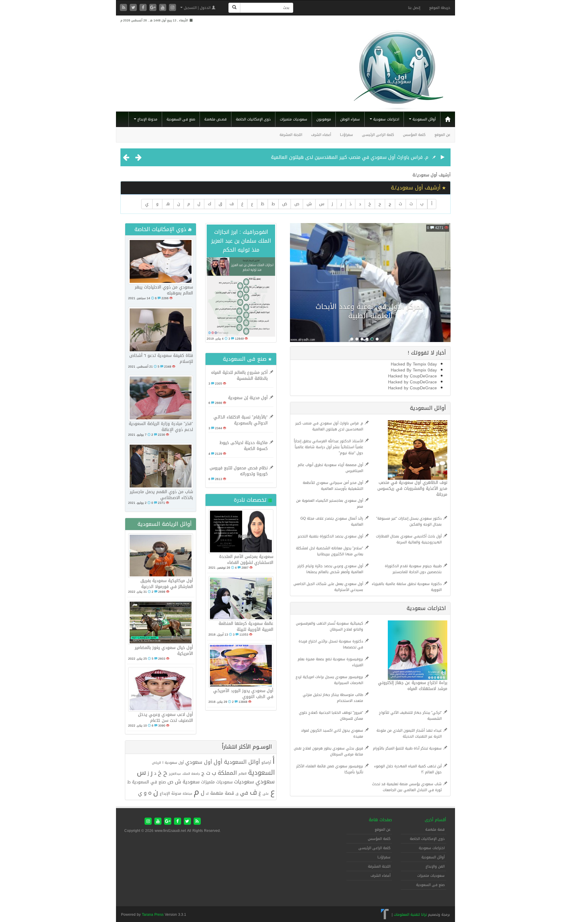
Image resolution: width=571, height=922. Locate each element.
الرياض (156, 763)
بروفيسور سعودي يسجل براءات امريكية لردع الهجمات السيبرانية (329, 680)
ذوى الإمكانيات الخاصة (253, 119)
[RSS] (124, 8)
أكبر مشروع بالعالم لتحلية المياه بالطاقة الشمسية (239, 375)
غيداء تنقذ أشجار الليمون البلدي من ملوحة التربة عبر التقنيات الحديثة (409, 733)
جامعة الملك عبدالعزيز (184, 774)
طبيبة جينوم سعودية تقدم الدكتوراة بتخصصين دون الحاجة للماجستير (413, 569)
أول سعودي (198, 762)
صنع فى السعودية (181, 119)
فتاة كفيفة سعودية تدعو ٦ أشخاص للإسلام (161, 359)
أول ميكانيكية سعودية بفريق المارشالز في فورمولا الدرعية (166, 584)
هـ (168, 204)
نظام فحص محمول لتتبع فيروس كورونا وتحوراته (239, 471)
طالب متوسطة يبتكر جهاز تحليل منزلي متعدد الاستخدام (333, 698)
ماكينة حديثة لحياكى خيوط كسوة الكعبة (243, 446)
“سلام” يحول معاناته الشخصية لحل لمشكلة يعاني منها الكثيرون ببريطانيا (329, 551)
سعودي (265, 781)
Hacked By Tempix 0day (414, 364)
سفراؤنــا (346, 134)
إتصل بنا (414, 7)
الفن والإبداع (435, 866)
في (244, 793)
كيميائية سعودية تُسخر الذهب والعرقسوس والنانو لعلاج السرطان (329, 626)
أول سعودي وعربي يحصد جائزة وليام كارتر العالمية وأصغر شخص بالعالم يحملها (330, 569)
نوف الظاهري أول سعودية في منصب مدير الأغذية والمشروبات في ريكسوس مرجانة (412, 488)
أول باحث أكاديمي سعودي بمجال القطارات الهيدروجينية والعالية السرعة (409, 539)
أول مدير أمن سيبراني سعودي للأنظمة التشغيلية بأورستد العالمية (333, 485)
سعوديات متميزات (293, 119)
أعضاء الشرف (321, 134)
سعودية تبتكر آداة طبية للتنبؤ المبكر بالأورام (407, 748)
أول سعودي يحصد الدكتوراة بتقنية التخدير (330, 536)
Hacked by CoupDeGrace (412, 376)
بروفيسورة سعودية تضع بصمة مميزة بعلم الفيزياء (330, 662)
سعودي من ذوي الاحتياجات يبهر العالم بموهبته (164, 290)
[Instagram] (172, 8)
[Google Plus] (154, 8)
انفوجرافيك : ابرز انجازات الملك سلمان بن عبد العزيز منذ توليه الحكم (241, 241)
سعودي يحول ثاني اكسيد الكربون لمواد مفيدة (332, 733)
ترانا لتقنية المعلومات (410, 914)
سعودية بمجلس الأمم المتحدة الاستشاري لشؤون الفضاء (246, 560)
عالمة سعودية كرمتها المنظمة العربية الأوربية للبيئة (246, 627)
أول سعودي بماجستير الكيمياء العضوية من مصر (329, 503)
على (266, 794)
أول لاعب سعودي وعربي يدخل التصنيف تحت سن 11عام (165, 718)
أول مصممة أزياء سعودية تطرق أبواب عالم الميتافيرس (330, 468)
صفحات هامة (380, 820)
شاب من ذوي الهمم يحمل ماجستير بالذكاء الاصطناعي (161, 495)
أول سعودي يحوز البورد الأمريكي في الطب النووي (243, 694)
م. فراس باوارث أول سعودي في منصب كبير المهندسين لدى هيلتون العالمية (349, 157)
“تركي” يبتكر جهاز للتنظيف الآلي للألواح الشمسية (410, 715)
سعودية (191, 781)
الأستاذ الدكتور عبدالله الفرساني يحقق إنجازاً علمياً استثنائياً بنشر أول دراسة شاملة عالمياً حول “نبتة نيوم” (328, 447)
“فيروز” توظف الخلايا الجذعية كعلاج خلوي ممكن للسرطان (331, 715)
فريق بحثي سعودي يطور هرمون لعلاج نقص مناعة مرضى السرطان (328, 751)
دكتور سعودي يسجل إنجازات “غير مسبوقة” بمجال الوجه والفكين (409, 521)
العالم (243, 774)
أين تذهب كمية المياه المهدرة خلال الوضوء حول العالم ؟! (408, 769)
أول (218, 761)
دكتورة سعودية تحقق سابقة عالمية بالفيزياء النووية (407, 587)
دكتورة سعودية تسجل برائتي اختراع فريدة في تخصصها (331, 644)
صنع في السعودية (149, 782)
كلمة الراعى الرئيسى (378, 134)
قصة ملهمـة (435, 829)
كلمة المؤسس (414, 134)
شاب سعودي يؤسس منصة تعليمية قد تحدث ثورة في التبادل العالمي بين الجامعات (407, 787)
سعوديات (244, 781)
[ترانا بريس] (384, 914)
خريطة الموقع (439, 7)
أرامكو (266, 762)
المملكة (227, 773)
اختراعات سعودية (385, 119)
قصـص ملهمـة (215, 119)
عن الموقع (442, 134)
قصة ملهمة (222, 793)
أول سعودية (174, 762)
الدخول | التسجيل (197, 7)
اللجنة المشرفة (291, 134)
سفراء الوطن (350, 119)
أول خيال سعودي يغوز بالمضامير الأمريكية (164, 651)
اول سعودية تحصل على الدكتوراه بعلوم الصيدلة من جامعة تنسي (370, 311)
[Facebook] (144, 8)
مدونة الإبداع (146, 119)
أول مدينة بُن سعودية (248, 398)
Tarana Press (153, 914)
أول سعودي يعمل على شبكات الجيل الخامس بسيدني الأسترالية (328, 587)
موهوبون (323, 119)
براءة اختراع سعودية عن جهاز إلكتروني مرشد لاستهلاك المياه (412, 686)
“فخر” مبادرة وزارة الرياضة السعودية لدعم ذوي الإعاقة (161, 427)
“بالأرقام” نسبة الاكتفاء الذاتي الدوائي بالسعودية (241, 420)
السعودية (261, 772)
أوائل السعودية (423, 119)
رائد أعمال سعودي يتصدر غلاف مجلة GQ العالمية (331, 521)
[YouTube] (163, 8)
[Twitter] (134, 8)
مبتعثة (187, 794)
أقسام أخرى (435, 820)
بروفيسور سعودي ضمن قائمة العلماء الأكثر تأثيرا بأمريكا (329, 769)
